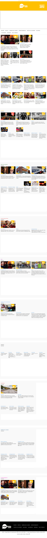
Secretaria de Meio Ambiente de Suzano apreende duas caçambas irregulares (12, 135)
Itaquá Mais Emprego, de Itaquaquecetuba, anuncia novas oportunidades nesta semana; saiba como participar (13, 457)
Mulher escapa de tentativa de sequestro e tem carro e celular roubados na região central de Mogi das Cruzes (42, 190)
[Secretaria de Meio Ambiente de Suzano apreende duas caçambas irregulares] (12, 129)
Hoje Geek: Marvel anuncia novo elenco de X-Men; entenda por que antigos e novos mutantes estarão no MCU (26, 396)
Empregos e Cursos (21, 441)
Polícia (11, 59)
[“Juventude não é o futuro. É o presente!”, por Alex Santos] (19, 349)
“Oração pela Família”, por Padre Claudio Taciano (4, 354)
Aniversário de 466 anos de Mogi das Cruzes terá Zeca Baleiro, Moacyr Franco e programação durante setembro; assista (25, 46)
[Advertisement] (24, 19)
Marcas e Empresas (4, 441)
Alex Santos (18, 352)
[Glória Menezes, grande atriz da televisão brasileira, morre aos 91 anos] (5, 402)
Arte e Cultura (26, 99)
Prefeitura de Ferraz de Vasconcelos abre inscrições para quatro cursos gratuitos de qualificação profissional (30, 456)
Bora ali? (33, 312)
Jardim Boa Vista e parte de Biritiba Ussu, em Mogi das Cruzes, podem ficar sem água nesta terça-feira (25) (35, 190)
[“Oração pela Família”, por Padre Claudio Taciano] (4, 349)
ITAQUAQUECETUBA (4, 218)
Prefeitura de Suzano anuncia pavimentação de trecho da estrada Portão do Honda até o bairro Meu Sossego (35, 136)
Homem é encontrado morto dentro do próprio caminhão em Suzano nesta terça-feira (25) (38, 123)
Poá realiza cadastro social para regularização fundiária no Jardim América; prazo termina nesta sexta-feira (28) (6, 86)
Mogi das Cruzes (15, 83)
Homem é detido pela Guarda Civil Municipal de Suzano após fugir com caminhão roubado (19, 135)
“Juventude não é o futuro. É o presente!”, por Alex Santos (19, 354)
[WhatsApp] (11, 6)
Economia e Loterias (38, 83)
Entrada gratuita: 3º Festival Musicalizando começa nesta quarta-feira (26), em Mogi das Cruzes (6, 102)
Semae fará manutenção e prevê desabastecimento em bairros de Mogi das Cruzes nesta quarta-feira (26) (4, 190)
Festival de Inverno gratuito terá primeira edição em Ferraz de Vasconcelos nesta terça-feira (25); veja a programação (23, 314)
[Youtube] (13, 6)
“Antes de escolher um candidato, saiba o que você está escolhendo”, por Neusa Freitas (27, 354)
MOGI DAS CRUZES (4, 164)
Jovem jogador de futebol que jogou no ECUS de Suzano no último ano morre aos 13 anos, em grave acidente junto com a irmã (14, 62)
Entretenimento (3, 45)
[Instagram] (6, 6)
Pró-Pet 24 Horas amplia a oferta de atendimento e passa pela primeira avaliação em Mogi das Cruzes (19, 190)
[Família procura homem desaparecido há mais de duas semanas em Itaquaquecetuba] (23, 224)
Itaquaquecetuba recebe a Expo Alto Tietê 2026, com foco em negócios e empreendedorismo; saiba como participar (38, 231)
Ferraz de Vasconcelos (38, 99)
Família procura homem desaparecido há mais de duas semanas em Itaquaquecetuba (23, 231)
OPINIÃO (2, 344)
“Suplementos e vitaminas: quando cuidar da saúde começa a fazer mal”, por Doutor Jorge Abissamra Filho (12, 355)
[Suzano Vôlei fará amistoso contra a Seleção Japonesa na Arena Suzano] (4, 129)
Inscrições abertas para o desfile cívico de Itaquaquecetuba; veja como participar (29, 101)
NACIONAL (3, 383)
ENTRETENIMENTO (4, 477)
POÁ (1, 259)
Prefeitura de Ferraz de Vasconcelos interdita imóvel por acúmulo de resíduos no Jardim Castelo (40, 102)
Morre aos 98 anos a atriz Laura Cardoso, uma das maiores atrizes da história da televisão (13, 408)
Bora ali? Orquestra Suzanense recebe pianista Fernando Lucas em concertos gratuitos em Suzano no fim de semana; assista (26, 62)
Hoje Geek (19, 394)
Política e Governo (4, 59)
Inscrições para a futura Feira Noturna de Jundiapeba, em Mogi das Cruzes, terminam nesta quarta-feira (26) (40, 86)
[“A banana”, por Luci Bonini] (35, 349)
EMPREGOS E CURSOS (5, 429)
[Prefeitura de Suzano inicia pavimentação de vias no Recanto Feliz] (27, 129)
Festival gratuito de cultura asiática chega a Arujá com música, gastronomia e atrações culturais (17, 102)
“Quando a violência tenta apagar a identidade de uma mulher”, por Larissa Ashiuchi (42, 355)
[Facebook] (3, 6)
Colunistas (2, 352)
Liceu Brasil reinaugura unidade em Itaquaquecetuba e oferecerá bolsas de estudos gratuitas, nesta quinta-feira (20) (8, 443)
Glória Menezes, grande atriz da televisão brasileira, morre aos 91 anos (5, 408)
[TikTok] (8, 6)
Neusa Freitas (26, 352)
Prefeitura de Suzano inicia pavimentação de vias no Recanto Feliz (27, 135)
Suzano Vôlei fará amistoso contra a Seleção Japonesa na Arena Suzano (4, 135)
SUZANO (2, 110)
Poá (24, 83)
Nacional (2, 394)
